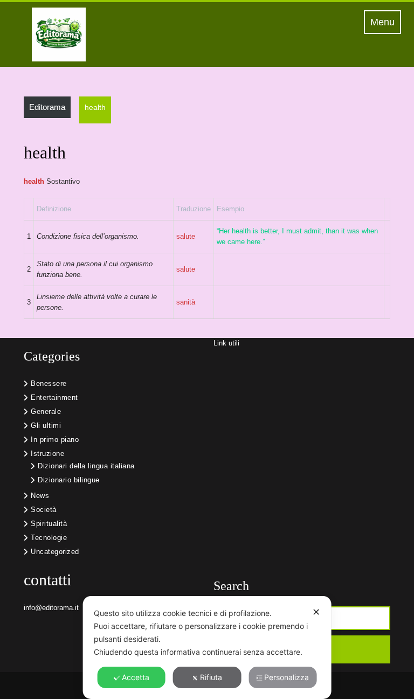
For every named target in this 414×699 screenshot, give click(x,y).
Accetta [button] (135, 677)
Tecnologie (49, 538)
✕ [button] (316, 612)
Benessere (49, 383)
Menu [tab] (385, 21)
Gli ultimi (46, 425)
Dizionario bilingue (69, 480)
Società (44, 510)
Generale (46, 411)
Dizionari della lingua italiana (86, 466)
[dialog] (207, 647)
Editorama (47, 107)
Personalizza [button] (286, 677)
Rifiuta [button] (211, 677)
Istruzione (47, 453)
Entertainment (54, 397)
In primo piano (55, 439)
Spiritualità (49, 524)
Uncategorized (55, 552)
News (40, 496)
